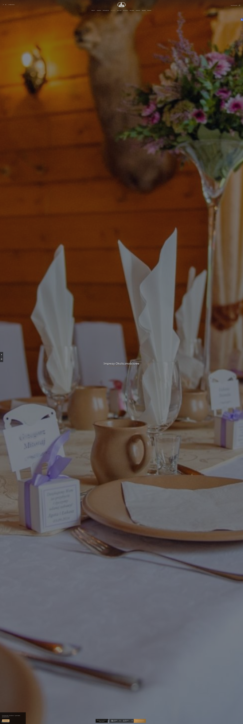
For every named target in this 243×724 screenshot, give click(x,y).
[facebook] (3, 4)
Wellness (132, 10)
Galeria (144, 10)
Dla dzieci (125, 10)
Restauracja (106, 10)
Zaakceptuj (5, 720)
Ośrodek (99, 10)
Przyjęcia (113, 10)
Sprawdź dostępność (140, 720)
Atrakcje (138, 10)
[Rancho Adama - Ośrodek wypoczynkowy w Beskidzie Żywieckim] (121, 4)
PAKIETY (93, 10)
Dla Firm (119, 10)
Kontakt (149, 10)
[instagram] (5, 4)
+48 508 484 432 (11, 4)
